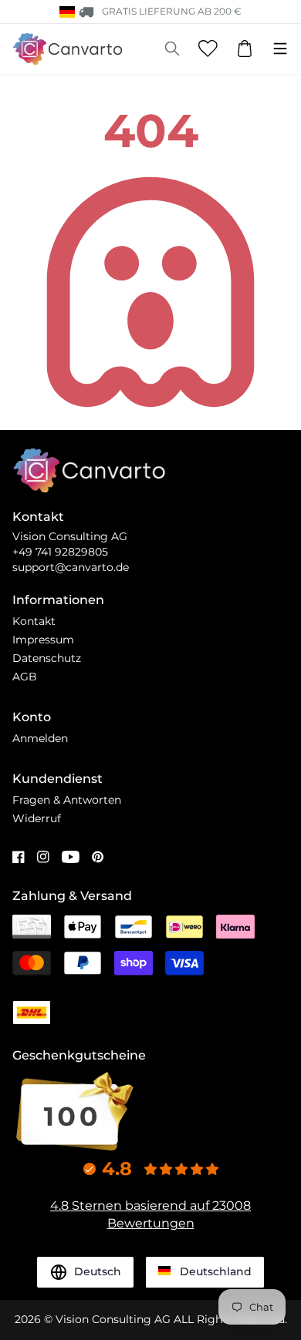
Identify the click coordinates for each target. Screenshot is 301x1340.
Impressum (43, 639)
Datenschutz (46, 658)
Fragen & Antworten (66, 800)
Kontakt (34, 621)
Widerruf (36, 818)
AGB (24, 676)
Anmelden (40, 738)
